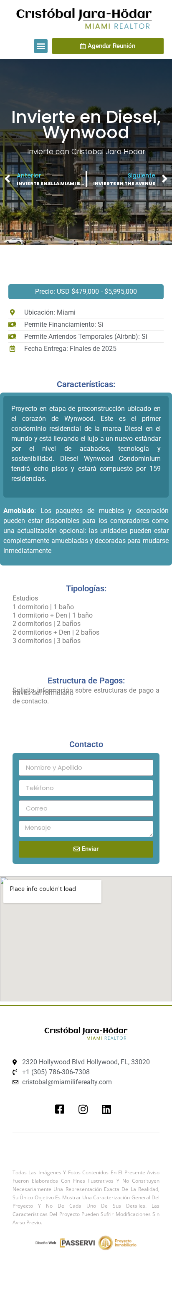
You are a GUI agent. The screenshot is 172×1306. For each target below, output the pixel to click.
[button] (41, 46)
